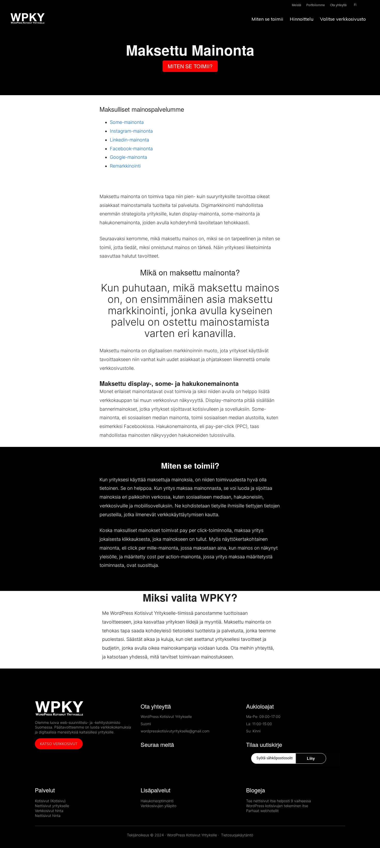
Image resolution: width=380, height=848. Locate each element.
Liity (311, 758)
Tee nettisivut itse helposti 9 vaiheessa (278, 801)
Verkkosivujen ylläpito (158, 806)
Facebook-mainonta (131, 148)
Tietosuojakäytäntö (237, 835)
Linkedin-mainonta (129, 139)
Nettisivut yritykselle (52, 806)
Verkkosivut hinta (49, 810)
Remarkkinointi (125, 166)
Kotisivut (42, 801)
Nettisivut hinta (47, 815)
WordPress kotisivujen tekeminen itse (277, 806)
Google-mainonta (128, 157)
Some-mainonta (127, 122)
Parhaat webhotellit (262, 810)
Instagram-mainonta (131, 131)
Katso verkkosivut (59, 743)
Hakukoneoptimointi (157, 801)
